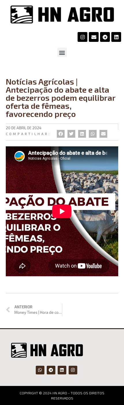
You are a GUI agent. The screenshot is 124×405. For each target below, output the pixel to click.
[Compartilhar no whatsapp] (93, 134)
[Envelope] (94, 37)
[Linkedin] (116, 37)
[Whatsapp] (40, 370)
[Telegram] (105, 37)
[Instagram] (82, 37)
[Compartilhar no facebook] (61, 134)
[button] (62, 52)
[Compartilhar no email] (103, 134)
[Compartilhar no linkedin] (82, 134)
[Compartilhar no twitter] (71, 134)
